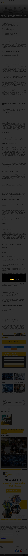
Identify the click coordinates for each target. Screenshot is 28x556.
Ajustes (16, 279)
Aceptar (12, 279)
